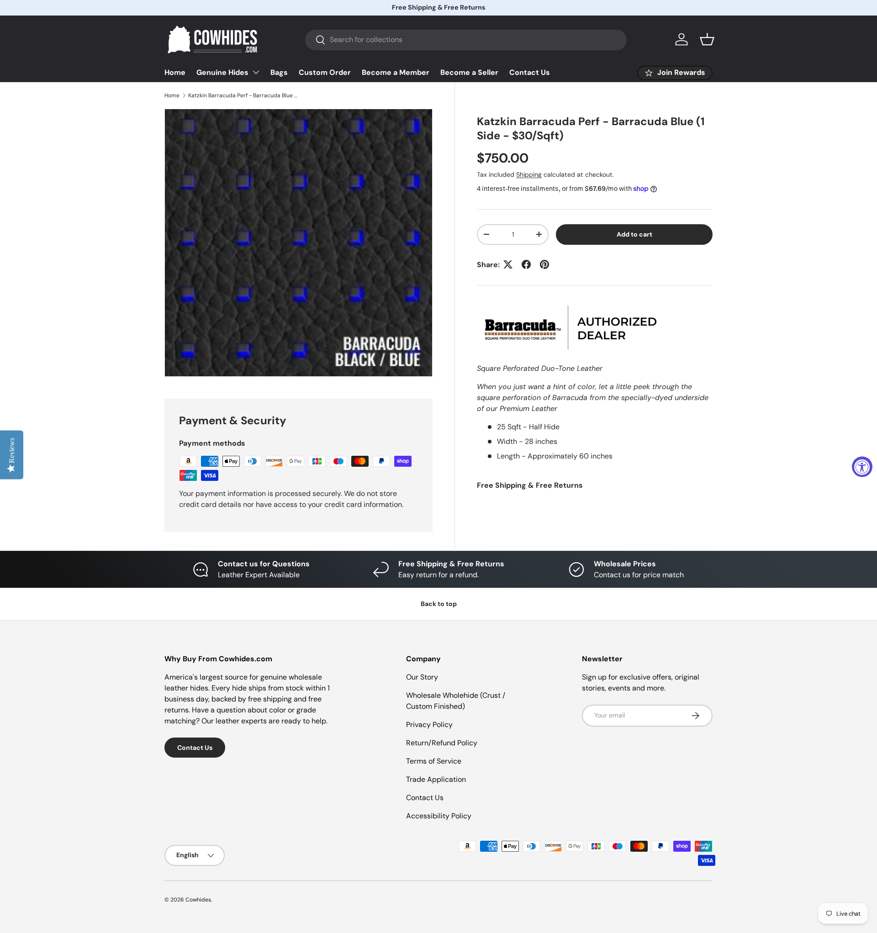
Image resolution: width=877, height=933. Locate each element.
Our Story (422, 677)
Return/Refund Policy (441, 743)
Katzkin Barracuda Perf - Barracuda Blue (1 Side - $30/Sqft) (243, 95)
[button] (707, 39)
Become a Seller (469, 72)
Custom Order (325, 72)
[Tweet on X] (508, 264)
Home (174, 72)
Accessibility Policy (438, 816)
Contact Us (529, 72)
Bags (279, 72)
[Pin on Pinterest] (544, 264)
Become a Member (395, 72)
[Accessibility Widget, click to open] (862, 466)
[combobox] (466, 39)
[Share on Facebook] (526, 264)
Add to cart (634, 234)
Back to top (439, 604)
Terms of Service (433, 761)
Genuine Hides (222, 72)
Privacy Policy (429, 724)
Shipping (529, 174)
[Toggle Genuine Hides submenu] (255, 72)
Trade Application (436, 779)
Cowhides (198, 899)
